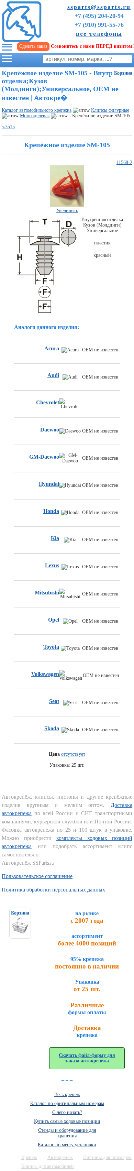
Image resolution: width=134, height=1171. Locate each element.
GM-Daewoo (44, 456)
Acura (51, 348)
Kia (55, 538)
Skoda (51, 728)
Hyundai (49, 484)
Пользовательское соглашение (37, 876)
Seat (54, 701)
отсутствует (73, 754)
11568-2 (124, 162)
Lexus (52, 565)
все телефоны (99, 33)
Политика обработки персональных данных (53, 890)
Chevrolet (47, 402)
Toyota (51, 647)
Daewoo (49, 429)
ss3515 (8, 126)
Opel (53, 619)
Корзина (123, 73)
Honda (51, 511)
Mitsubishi (47, 592)
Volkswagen (45, 674)
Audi (53, 375)
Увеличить (67, 210)
